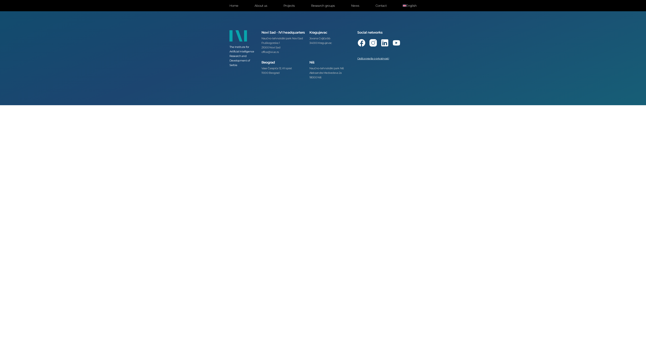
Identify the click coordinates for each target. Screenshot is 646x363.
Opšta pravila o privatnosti (373, 58)
